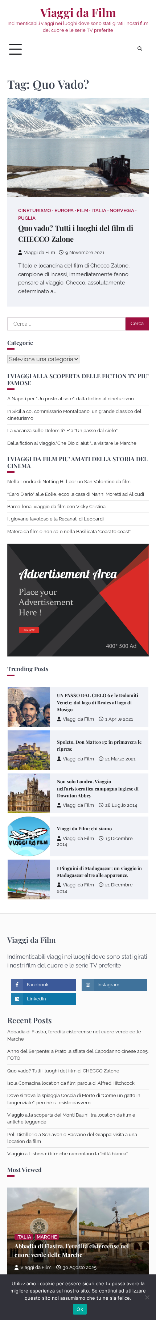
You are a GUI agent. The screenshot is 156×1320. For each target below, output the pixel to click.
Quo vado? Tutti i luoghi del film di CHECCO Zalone (63, 1071)
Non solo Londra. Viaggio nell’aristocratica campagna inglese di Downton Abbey (98, 788)
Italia (98, 210)
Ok (80, 1309)
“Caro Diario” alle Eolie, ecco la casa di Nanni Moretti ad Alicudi (75, 494)
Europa (64, 210)
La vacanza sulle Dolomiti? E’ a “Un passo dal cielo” (62, 430)
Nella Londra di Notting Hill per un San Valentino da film (69, 481)
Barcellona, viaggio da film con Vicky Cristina (56, 506)
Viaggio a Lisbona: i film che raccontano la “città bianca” (67, 1153)
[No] (147, 1297)
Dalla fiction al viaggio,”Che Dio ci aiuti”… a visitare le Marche (71, 443)
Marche (47, 1237)
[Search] (139, 49)
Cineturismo (34, 210)
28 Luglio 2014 (121, 805)
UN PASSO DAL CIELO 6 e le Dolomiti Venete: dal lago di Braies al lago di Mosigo (97, 702)
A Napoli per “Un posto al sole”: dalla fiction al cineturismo (70, 398)
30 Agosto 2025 (80, 1267)
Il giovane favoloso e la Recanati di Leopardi (55, 519)
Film (82, 210)
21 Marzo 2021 (120, 759)
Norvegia (122, 210)
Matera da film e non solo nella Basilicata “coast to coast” (69, 531)
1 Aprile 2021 (119, 719)
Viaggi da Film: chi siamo (84, 828)
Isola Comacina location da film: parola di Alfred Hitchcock (71, 1083)
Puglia (27, 218)
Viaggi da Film (78, 12)
